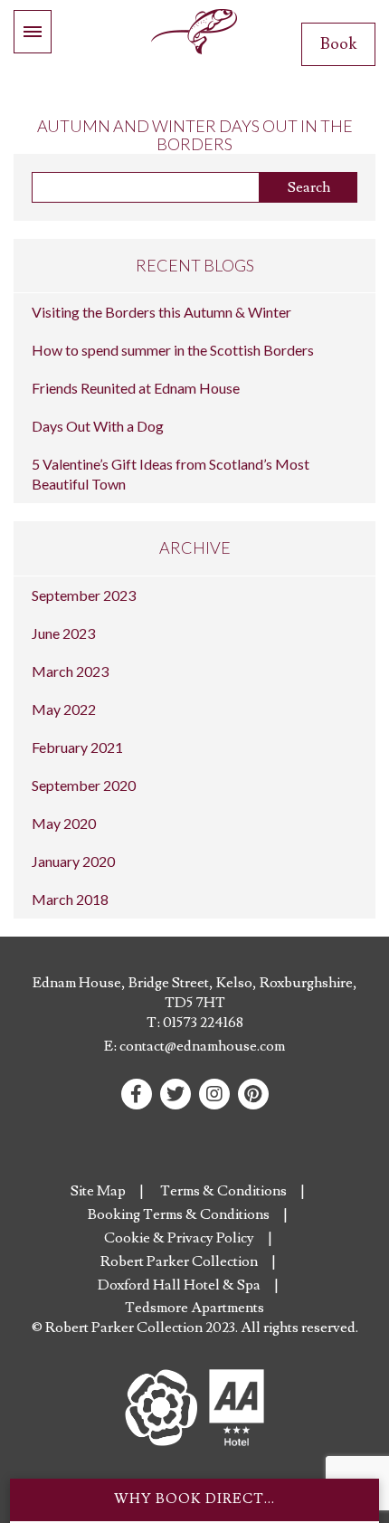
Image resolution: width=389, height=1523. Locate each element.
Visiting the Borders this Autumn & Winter (161, 311)
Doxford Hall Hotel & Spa (179, 1285)
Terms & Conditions (223, 1191)
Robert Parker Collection (179, 1261)
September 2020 (84, 785)
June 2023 (63, 633)
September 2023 (84, 595)
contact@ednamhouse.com (202, 1046)
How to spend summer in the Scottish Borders (173, 349)
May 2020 (64, 823)
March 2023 (70, 671)
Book (338, 43)
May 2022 (64, 709)
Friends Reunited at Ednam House (136, 387)
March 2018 (70, 899)
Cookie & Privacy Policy (179, 1238)
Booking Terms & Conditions (179, 1214)
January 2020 (73, 861)
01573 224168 (203, 1023)
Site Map (98, 1191)
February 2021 (77, 747)
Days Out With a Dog (98, 425)
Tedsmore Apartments (194, 1308)
